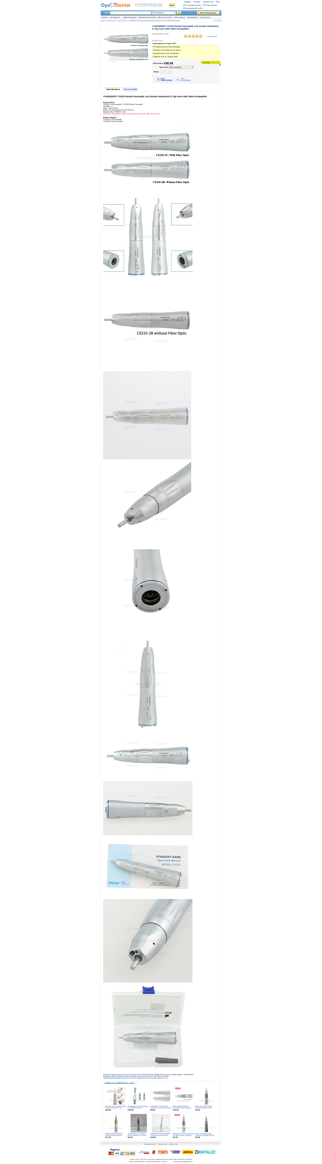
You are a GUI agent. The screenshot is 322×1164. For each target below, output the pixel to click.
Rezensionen (212, 36)
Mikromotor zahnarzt (165, 17)
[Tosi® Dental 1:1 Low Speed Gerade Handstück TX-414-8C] (139, 1123)
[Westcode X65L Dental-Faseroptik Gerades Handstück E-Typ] (116, 1096)
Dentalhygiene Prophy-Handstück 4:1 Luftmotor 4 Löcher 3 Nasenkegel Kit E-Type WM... (138, 1108)
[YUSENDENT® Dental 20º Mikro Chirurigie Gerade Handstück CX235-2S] (161, 1123)
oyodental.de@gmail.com (185, 1161)
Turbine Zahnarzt (179, 17)
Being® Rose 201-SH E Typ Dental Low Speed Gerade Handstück (183, 1134)
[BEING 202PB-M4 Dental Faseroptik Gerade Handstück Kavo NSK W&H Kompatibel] (184, 1096)
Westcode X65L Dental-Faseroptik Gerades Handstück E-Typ (115, 1107)
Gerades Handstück (122, 20)
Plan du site (174, 1144)
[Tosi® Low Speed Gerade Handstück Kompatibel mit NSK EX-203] (206, 1123)
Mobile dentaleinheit (130, 17)
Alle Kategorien (115, 17)
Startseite (105, 17)
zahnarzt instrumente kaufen (131, 1074)
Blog (217, 2)
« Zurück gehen (217, 20)
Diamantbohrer (206, 17)
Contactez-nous (208, 2)
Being (161, 40)
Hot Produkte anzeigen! (156, 6)
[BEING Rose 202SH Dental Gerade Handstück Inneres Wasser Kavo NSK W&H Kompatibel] (206, 1096)
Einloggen (187, 2)
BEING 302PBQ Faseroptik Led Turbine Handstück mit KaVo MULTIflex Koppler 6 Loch (138, 1078)
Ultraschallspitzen (193, 17)
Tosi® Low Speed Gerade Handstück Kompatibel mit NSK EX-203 (204, 1135)
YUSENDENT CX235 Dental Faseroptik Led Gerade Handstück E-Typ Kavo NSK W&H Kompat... (160, 1108)
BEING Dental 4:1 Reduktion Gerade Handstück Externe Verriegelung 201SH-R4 (114, 1135)
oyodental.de (150, 1159)
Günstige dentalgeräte (110, 1074)
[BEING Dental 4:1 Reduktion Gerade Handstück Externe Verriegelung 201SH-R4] (116, 1123)
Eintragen (197, 2)
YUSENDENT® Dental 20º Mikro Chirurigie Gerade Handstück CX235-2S (160, 1135)
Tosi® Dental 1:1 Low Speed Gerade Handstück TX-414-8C (137, 1134)
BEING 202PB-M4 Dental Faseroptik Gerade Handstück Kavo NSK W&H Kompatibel (140, 1076)
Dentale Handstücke (111, 20)
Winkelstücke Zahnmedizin (147, 17)
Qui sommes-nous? (149, 1144)
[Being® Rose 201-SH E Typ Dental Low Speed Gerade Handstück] (184, 1123)
